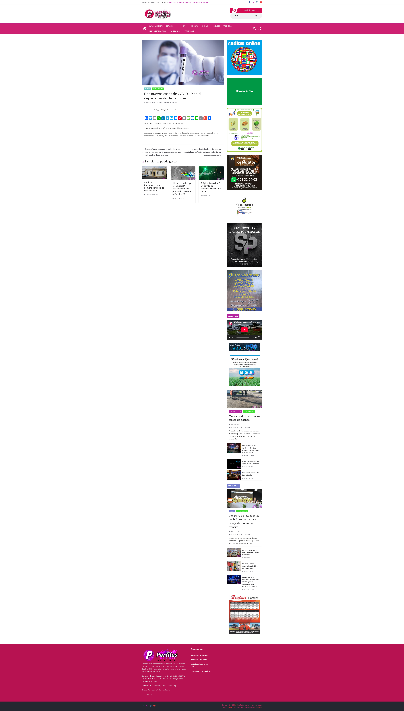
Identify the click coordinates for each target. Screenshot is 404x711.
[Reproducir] (230, 337)
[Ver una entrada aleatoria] (259, 28)
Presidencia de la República (201, 671)
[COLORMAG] (160, 649)
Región (232, 511)
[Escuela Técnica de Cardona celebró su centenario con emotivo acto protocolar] (234, 450)
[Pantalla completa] (259, 337)
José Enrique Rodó (235, 411)
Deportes (194, 26)
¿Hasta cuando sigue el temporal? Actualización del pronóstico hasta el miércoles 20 (182, 189)
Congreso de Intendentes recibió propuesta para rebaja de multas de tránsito (244, 521)
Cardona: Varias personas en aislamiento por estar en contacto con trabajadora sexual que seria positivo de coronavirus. (163, 152)
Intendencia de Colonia (199, 660)
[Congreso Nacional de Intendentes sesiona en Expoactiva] (234, 554)
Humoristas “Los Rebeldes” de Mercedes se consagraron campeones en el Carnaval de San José (250, 581)
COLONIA (181, 26)
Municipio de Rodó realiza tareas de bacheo (244, 417)
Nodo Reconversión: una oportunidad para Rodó (251, 463)
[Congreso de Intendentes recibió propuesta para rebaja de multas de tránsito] (244, 498)
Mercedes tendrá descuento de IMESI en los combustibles (250, 566)
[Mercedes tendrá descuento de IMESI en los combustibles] (234, 567)
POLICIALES (216, 26)
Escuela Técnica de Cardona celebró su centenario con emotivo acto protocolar (250, 449)
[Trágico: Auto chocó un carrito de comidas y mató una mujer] (211, 168)
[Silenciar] (256, 337)
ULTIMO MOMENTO (156, 26)
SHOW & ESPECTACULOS (157, 31)
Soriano (169, 26)
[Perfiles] (144, 28)
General (205, 26)
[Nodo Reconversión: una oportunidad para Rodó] (234, 464)
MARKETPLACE (189, 31)
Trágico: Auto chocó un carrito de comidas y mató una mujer (211, 187)
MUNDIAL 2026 (175, 31)
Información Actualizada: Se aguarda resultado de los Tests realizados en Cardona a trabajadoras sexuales (202, 152)
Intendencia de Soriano (199, 655)
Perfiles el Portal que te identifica (167, 103)
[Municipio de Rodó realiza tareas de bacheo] (244, 399)
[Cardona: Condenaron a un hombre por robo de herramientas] (154, 168)
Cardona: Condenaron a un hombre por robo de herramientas (154, 186)
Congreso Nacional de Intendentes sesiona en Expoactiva (250, 552)
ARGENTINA (227, 26)
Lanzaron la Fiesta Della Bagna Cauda (182, 2)
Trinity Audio (165, 110)
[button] (174, 26)
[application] (244, 330)
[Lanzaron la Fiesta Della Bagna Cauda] (234, 475)
